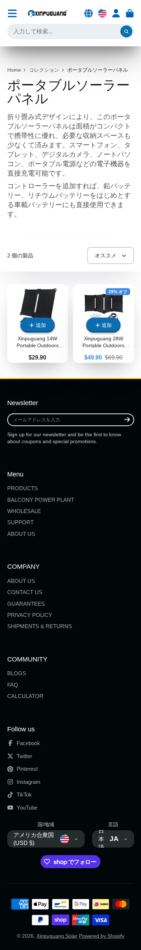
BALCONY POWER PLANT (40, 500)
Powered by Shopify (101, 936)
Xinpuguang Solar (57, 936)
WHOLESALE (24, 511)
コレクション (44, 70)
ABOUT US (21, 534)
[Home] (47, 13)
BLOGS (16, 673)
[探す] (126, 31)
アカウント (116, 13)
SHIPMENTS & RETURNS (39, 626)
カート (129, 13)
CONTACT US (24, 592)
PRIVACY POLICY (29, 615)
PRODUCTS (22, 488)
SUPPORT (20, 522)
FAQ (12, 685)
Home (14, 70)
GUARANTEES (26, 604)
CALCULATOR (25, 696)
